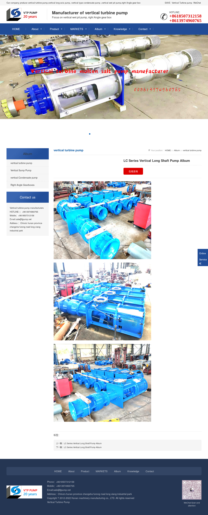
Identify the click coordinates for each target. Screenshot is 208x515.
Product (54, 29)
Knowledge (120, 29)
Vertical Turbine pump (182, 2)
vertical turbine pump (192, 150)
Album (98, 29)
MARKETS (76, 29)
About (35, 29)
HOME (16, 29)
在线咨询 (133, 171)
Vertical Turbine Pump (58, 502)
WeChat (197, 2)
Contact (142, 29)
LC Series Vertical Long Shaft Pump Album (83, 443)
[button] (74, 134)
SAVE (167, 2)
